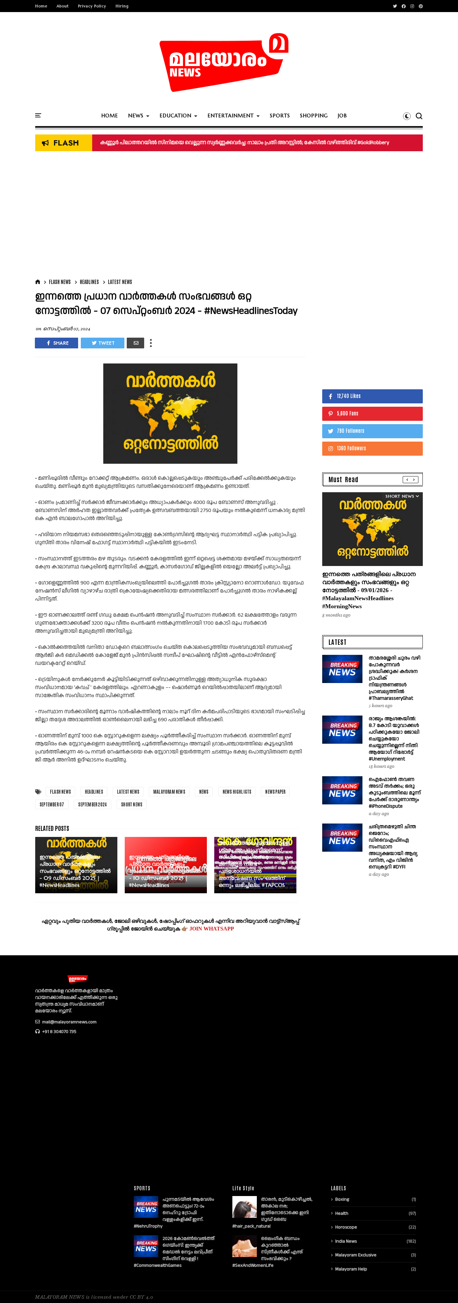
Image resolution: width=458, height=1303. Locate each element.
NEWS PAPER (275, 791)
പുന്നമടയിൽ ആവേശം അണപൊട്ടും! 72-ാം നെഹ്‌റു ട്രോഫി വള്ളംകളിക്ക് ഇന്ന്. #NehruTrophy (174, 1213)
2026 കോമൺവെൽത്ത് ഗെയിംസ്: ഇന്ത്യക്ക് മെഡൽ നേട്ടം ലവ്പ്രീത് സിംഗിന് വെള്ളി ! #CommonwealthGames (174, 1252)
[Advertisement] (170, 217)
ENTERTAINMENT (231, 115)
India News (346, 1241)
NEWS (136, 115)
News (204, 791)
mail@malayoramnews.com (69, 1022)
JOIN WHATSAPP (211, 928)
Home (41, 6)
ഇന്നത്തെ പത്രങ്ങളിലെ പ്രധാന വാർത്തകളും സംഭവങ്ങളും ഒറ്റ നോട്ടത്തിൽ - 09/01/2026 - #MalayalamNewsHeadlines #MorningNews (369, 590)
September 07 (52, 804)
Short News (131, 804)
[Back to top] (441, 1287)
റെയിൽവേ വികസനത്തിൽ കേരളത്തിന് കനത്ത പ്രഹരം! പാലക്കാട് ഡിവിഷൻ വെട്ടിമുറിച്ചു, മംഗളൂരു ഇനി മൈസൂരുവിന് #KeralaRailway (265, 143)
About (63, 6)
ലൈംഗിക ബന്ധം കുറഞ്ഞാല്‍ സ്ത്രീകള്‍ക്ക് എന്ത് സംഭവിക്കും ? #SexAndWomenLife (267, 1252)
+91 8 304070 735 (58, 1031)
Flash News (60, 282)
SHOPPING (314, 115)
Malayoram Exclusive (356, 1255)
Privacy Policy (92, 6)
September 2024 (92, 804)
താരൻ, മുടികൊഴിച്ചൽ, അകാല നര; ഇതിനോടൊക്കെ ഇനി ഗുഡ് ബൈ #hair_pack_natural (272, 1213)
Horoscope (346, 1227)
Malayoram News (169, 791)
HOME (109, 115)
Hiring (122, 6)
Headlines (89, 282)
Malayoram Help (351, 1269)
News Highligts (237, 791)
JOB (342, 115)
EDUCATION (175, 115)
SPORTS (280, 115)
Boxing (342, 1199)
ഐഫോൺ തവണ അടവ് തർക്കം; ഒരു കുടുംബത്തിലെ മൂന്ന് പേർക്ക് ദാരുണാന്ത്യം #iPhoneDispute (395, 793)
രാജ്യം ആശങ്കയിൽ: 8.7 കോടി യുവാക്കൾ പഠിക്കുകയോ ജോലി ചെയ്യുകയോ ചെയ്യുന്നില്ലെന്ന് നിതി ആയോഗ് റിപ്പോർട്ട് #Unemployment (394, 738)
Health (341, 1213)
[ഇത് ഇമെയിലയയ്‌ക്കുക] (135, 343)
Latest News (120, 282)
